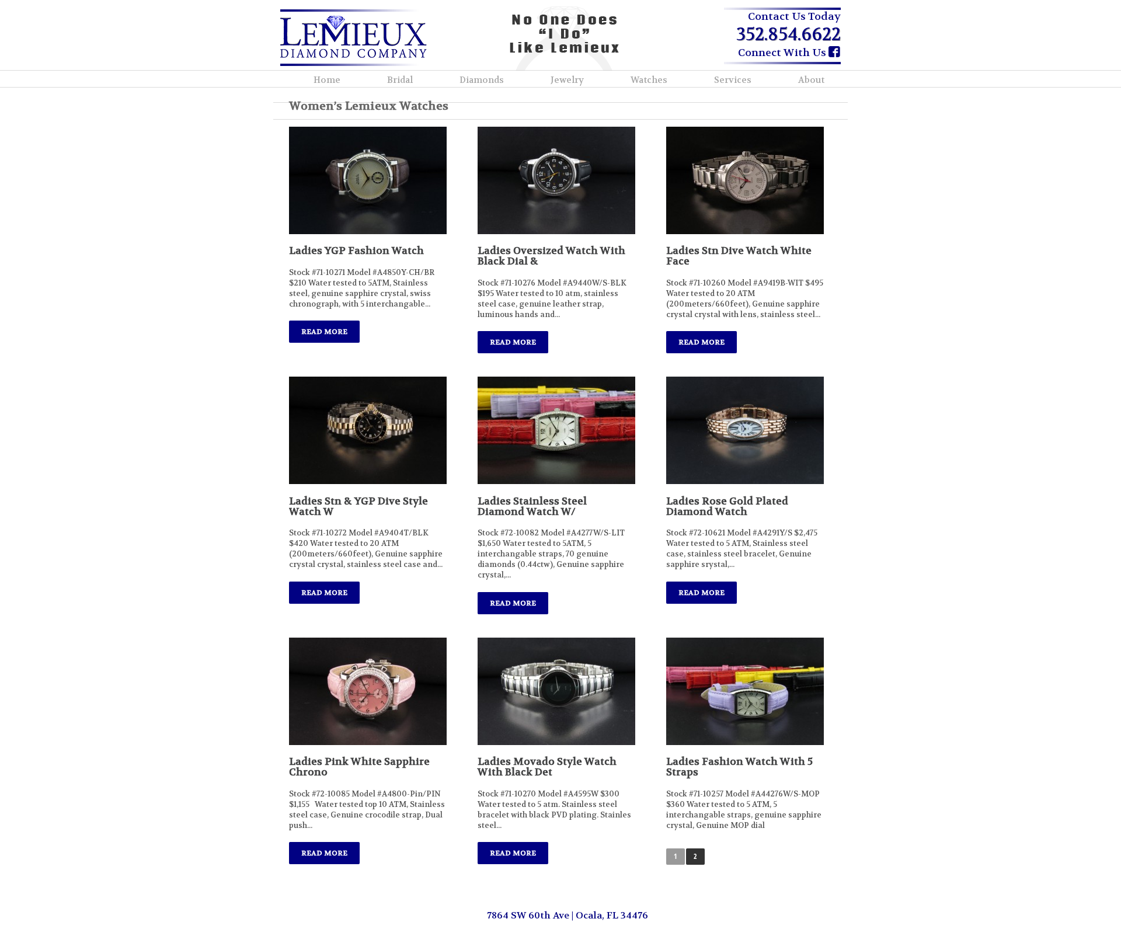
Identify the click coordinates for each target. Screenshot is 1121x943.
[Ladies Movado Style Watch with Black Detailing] (556, 691)
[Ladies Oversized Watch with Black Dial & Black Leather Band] (556, 180)
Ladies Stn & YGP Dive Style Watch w (358, 506)
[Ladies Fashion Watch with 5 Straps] (745, 691)
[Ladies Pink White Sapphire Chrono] (368, 691)
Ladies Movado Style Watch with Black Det (547, 766)
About (811, 80)
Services (732, 80)
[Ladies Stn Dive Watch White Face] (745, 180)
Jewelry (567, 80)
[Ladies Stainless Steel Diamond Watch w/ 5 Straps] (556, 430)
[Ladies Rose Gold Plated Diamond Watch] (745, 430)
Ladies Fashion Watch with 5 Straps (739, 766)
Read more (324, 331)
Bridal (400, 80)
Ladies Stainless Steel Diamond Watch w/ (532, 506)
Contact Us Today (794, 16)
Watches (649, 80)
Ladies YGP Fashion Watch (356, 250)
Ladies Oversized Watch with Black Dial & (551, 255)
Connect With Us (783, 53)
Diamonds (481, 80)
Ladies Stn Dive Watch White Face (739, 255)
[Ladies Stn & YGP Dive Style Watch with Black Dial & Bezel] (368, 430)
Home (327, 80)
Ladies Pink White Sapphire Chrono (359, 766)
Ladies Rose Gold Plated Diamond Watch (727, 506)
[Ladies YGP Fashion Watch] (368, 180)
